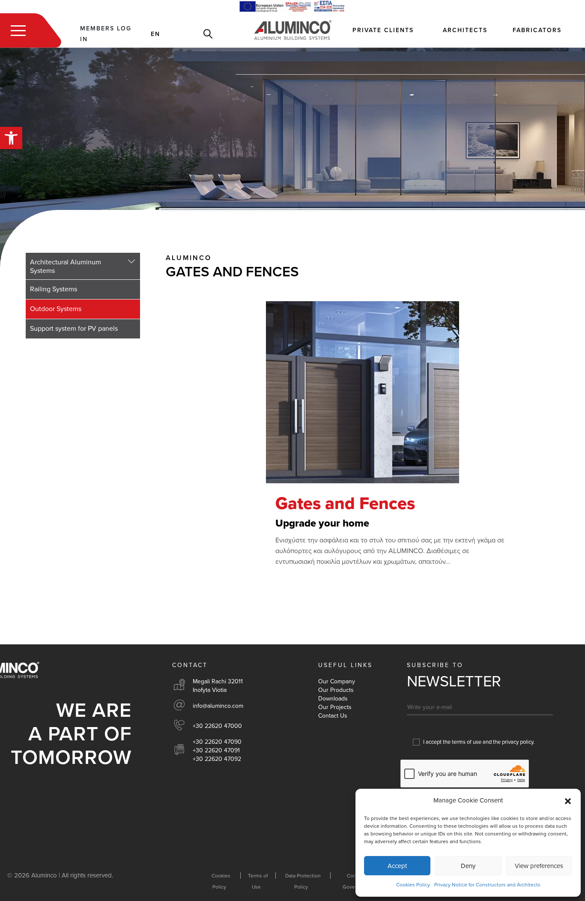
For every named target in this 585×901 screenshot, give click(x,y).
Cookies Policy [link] (413, 885)
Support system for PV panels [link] (74, 328)
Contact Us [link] (332, 715)
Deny (468, 866)
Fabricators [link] (537, 30)
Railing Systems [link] (53, 289)
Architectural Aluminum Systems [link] (65, 266)
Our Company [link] (336, 681)
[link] (11, 138)
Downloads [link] (333, 698)
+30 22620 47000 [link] (217, 726)
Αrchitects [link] (465, 30)
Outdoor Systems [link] (55, 309)
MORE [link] (330, 586)
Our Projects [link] (335, 707)
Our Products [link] (336, 690)
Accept (397, 866)
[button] (568, 800)
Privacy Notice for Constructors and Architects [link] (487, 885)
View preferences (539, 866)
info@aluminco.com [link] (218, 705)
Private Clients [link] (383, 30)
